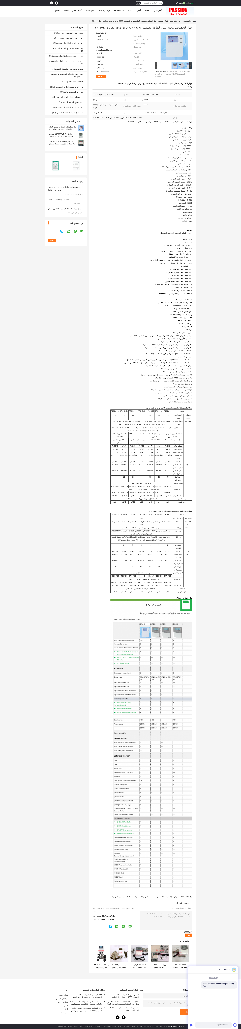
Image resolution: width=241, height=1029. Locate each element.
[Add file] (235, 1025)
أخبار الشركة (157, 10)
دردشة (100, 76)
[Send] (192, 1025)
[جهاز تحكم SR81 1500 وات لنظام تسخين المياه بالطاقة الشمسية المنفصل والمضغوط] (160, 953)
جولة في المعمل (104, 10)
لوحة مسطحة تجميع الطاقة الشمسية (68, 48)
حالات (147, 10)
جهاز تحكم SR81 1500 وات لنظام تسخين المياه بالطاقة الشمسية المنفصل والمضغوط (160, 966)
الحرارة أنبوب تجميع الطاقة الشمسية (68, 56)
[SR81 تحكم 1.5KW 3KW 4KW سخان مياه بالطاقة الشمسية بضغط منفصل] (81, 143)
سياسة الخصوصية (177, 1026)
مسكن (57, 10)
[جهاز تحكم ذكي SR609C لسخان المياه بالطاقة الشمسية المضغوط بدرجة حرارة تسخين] (81, 128)
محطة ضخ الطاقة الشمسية (72, 102)
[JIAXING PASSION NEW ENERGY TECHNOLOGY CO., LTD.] (180, 11)
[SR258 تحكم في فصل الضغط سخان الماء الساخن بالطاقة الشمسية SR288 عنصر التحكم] (139, 953)
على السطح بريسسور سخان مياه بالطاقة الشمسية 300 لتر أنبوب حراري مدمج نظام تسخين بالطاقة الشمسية (86, 1010)
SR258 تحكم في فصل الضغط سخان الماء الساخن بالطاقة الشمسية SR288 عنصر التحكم (139, 966)
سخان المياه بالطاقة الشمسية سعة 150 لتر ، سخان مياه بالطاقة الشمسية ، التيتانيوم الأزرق (123, 1002)
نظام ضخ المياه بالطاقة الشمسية (69, 112)
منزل (193, 21)
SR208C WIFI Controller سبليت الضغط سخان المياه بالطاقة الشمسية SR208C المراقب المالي (180, 966)
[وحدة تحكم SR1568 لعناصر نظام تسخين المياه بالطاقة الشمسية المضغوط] (119, 953)
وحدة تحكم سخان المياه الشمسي (169, 21)
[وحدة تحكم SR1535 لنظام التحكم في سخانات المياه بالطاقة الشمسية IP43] (101, 953)
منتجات (66, 10)
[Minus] (191, 969)
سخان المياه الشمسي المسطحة (70, 38)
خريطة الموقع (63, 1013)
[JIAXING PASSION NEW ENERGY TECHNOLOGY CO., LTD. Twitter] (51, 3)
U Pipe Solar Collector (73, 82)
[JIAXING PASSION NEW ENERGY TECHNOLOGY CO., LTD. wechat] (70, 231)
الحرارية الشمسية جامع (73, 92)
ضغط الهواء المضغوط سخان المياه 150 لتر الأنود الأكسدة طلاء (124, 1009)
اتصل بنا (131, 10)
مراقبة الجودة (119, 10)
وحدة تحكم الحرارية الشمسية (145, 897)
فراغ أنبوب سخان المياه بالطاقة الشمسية (66, 61)
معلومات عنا (90, 10)
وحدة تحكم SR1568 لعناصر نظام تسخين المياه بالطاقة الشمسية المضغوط (119, 966)
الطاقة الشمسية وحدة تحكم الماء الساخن (172, 897)
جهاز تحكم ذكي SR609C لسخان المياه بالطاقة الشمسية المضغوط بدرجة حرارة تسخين (63, 129)
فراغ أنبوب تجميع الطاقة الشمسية (69, 87)
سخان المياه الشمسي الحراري (70, 33)
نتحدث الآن (179, 3)
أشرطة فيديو (77, 10)
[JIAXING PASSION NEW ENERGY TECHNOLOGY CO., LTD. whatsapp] (77, 231)
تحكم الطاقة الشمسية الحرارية (123, 897)
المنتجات (186, 21)
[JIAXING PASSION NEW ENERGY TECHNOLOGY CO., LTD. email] (83, 231)
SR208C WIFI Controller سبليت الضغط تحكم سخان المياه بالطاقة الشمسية (61, 136)
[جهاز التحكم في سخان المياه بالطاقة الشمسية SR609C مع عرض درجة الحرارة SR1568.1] (174, 46)
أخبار (139, 10)
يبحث (138, 3)
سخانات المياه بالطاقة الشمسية (70, 43)
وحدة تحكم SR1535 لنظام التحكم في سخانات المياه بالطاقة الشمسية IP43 (101, 966)
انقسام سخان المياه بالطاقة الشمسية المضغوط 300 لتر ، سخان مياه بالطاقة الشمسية (125, 996)
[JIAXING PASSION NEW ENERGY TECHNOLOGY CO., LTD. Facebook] (56, 3)
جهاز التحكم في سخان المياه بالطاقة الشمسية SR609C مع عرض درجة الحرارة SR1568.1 (172, 74)
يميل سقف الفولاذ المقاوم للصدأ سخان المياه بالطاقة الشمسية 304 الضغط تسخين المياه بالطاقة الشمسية (85, 1003)
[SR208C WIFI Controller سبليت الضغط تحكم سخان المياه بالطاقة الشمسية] (81, 135)
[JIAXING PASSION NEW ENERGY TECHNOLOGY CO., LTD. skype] (63, 231)
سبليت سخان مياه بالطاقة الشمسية (68, 69)
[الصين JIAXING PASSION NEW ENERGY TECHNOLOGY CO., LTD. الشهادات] (55, 165)
